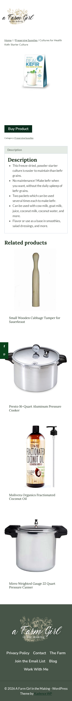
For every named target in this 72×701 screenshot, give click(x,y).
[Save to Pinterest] (4, 355)
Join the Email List (30, 661)
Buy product (18, 128)
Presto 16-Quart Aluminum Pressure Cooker (35, 408)
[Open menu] (67, 17)
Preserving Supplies (23, 138)
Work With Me (36, 669)
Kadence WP (43, 693)
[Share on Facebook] (4, 346)
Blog (53, 661)
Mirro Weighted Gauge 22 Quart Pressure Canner (32, 585)
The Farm (58, 653)
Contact (39, 653)
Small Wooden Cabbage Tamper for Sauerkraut (34, 320)
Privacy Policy (17, 653)
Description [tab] (14, 149)
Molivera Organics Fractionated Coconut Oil (32, 497)
